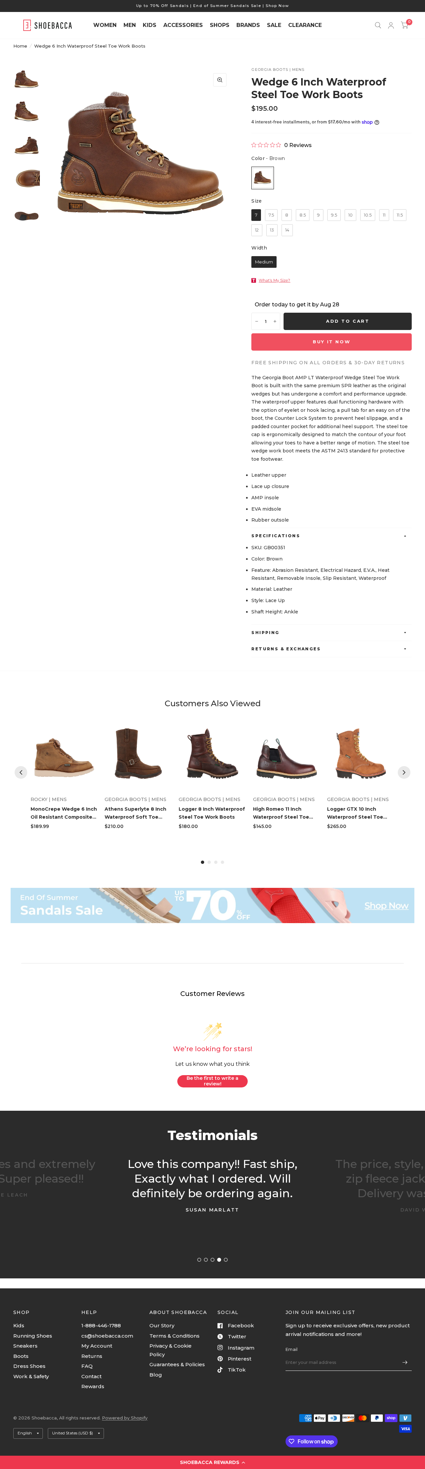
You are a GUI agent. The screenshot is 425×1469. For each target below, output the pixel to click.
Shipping (265, 632)
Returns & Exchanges (286, 648)
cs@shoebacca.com (107, 1336)
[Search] (378, 25)
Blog (155, 1375)
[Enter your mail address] (405, 1362)
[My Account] (390, 25)
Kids (18, 1325)
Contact (91, 1376)
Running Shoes (32, 1336)
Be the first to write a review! (212, 1081)
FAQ (87, 1366)
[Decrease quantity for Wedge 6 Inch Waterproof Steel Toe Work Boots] (257, 321)
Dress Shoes (29, 1366)
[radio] (262, 178)
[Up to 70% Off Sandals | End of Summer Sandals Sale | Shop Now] (212, 6)
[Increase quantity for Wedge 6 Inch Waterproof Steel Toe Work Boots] (275, 321)
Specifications (275, 535)
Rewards (92, 1386)
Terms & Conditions (174, 1336)
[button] (212, 1462)
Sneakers (25, 1346)
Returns (91, 1356)
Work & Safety (31, 1376)
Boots (21, 1356)
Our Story (161, 1325)
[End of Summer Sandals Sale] (212, 905)
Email (292, 1349)
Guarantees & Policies (177, 1364)
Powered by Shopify (124, 1417)
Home (20, 46)
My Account (96, 1346)
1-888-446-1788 (101, 1325)
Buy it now (331, 341)
